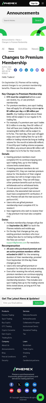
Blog (3, 353)
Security (5, 360)
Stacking (26, 353)
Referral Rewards (29, 319)
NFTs (25, 356)
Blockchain (27, 345)
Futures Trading (8, 315)
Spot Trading (7, 319)
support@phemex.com (16, 242)
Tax (24, 334)
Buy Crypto (6, 322)
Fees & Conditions (9, 356)
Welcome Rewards (30, 315)
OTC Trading (7, 326)
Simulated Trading (30, 330)
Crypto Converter (8, 330)
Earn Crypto (6, 334)
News (18, 40)
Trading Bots (7, 338)
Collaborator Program (31, 322)
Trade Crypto (28, 349)
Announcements (8, 40)
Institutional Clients (30, 326)
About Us (5, 345)
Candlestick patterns (31, 360)
